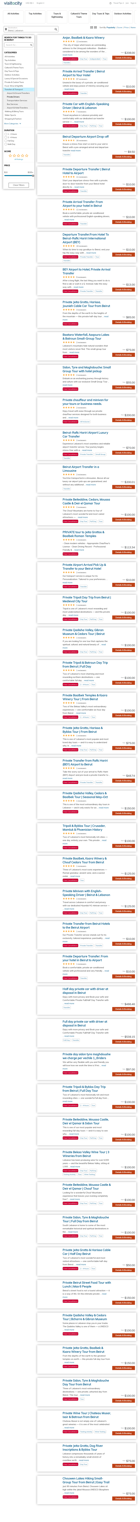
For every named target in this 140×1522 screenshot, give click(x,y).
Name (133, 27)
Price (126, 27)
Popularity (111, 27)
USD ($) (29, 3)
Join (127, 3)
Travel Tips (118, 3)
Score (119, 27)
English (40, 3)
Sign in (133, 3)
